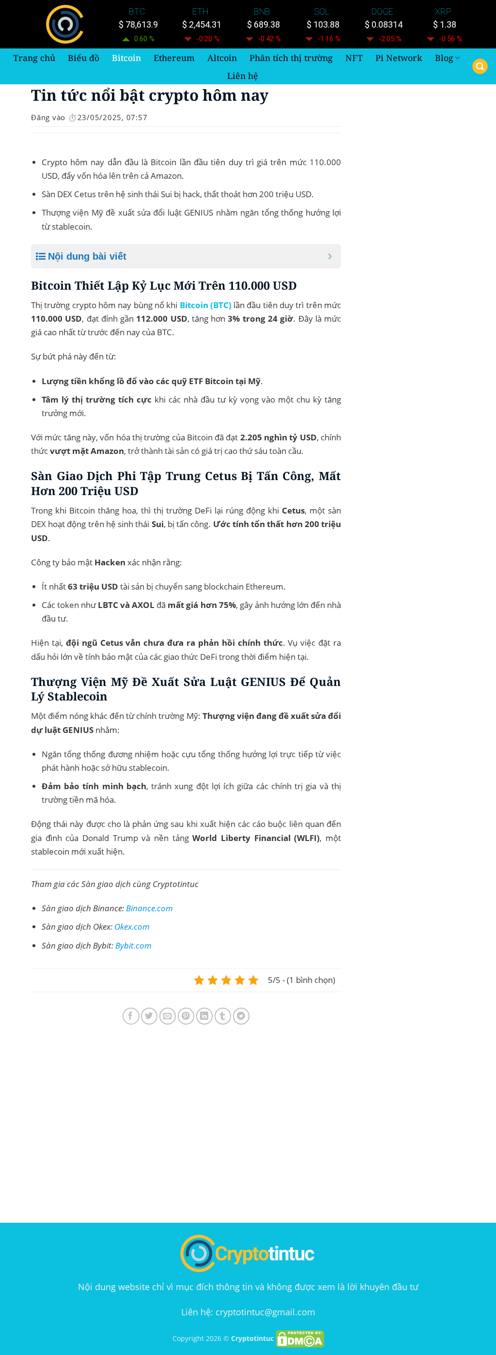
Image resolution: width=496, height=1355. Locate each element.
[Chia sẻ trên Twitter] (149, 1016)
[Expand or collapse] (330, 256)
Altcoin (222, 57)
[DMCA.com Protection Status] (300, 1338)
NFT (354, 57)
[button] (480, 67)
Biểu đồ (83, 57)
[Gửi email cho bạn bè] (167, 1016)
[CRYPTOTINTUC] (66, 24)
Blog (444, 57)
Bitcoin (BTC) (206, 305)
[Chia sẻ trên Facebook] (131, 1016)
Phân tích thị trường (291, 57)
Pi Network (398, 57)
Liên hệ (242, 75)
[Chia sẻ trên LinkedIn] (204, 1016)
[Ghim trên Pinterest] (186, 1016)
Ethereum (174, 57)
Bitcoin (126, 57)
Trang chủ (34, 57)
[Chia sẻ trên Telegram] (241, 1016)
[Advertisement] (186, 1126)
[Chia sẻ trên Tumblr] (223, 1016)
